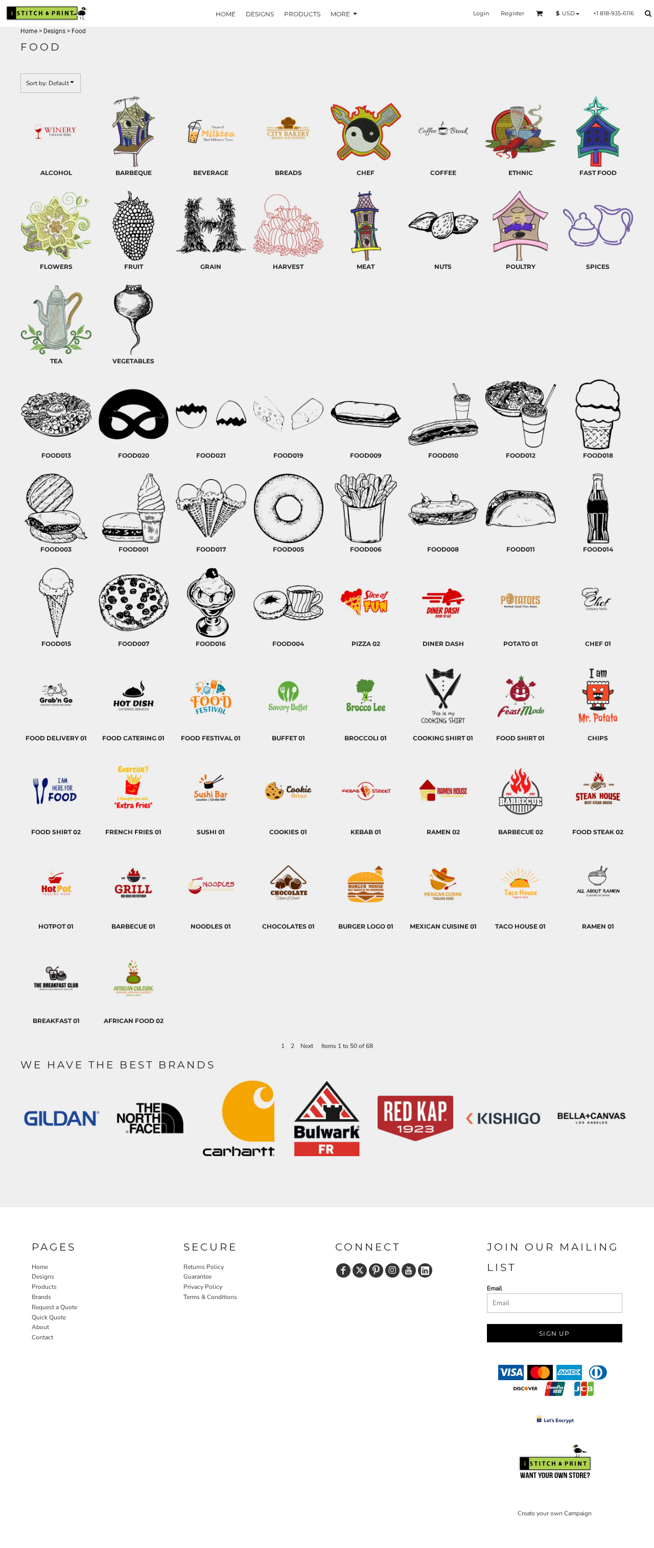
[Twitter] (360, 1270)
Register (512, 13)
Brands (41, 1297)
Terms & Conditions (210, 1297)
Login (481, 13)
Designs (54, 31)
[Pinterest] (376, 1270)
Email (494, 1288)
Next (306, 1046)
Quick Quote (49, 1317)
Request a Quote (54, 1307)
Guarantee (197, 1276)
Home (28, 31)
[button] (539, 13)
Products (44, 1287)
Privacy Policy (202, 1287)
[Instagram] (392, 1270)
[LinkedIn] (425, 1270)
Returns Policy (203, 1267)
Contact (42, 1337)
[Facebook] (343, 1270)
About (40, 1327)
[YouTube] (409, 1270)
